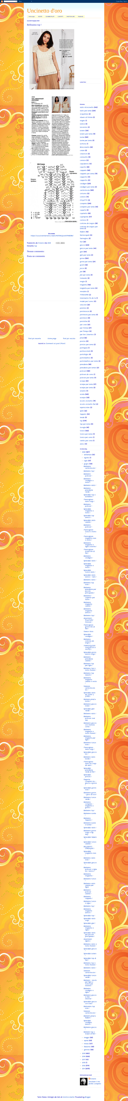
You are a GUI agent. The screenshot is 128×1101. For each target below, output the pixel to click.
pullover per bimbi (87, 378)
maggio (87, 1037)
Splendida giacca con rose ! (90, 1003)
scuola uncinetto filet (88, 404)
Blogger (88, 1097)
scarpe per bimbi (86, 384)
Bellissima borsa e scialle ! (90, 824)
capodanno (84, 164)
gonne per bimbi (86, 262)
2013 (84, 1063)
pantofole (83, 321)
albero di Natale (86, 117)
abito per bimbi (86, 111)
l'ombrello (83, 278)
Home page (32, 16)
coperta (83, 210)
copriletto (83, 213)
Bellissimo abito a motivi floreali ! (90, 945)
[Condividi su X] (60, 243)
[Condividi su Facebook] (62, 243)
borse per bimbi (86, 140)
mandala (83, 291)
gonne (82, 258)
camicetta (84, 157)
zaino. (82, 444)
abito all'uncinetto (86, 107)
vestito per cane (86, 441)
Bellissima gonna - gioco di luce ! (90, 794)
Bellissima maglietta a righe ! (89, 928)
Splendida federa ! (90, 838)
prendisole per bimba (88, 368)
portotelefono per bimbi (89, 361)
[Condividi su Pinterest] (64, 243)
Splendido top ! (89, 916)
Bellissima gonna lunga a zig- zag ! (90, 832)
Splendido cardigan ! (88, 635)
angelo (82, 121)
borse (82, 137)
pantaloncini (84, 311)
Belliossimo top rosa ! (89, 1007)
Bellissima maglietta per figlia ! (89, 738)
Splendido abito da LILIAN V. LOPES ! (89, 694)
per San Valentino (86, 334)
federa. (82, 232)
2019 (84, 1053)
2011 (83, 1069)
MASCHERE (84, 295)
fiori (81, 242)
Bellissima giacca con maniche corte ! (90, 725)
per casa (83, 325)
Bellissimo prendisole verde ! (88, 490)
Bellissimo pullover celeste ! (87, 892)
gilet (81, 252)
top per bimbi (85, 424)
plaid (82, 338)
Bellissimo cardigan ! (88, 557)
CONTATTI (60, 16)
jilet (81, 272)
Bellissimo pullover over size (89, 718)
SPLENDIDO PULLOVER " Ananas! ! (89, 620)
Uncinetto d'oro (44, 11)
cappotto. (83, 180)
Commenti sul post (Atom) (55, 343)
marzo (86, 1044)
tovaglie (83, 427)
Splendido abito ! (90, 561)
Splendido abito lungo (89, 919)
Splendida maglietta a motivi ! (89, 511)
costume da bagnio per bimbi (89, 228)
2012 (84, 1066)
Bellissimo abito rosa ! (89, 859)
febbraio (87, 1047)
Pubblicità (80, 16)
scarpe (82, 381)
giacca (82, 245)
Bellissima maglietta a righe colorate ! (90, 545)
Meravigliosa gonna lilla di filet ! (89, 627)
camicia (83, 160)
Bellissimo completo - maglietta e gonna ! (89, 805)
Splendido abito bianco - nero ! (90, 576)
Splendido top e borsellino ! (89, 496)
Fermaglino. (84, 238)
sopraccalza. (85, 407)
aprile (86, 1040)
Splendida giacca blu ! (90, 753)
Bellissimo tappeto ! (88, 819)
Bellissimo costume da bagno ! (89, 641)
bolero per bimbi (86, 134)
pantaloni (83, 318)
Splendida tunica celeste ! (90, 843)
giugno (86, 464)
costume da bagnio (87, 223)
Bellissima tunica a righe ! (90, 902)
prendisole (84, 364)
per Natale (84, 328)
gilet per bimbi (85, 255)
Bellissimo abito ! (90, 485)
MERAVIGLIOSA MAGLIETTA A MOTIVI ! (90, 647)
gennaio (87, 1050)
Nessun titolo (88, 631)
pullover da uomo (86, 374)
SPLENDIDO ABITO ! (88, 940)
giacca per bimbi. (86, 248)
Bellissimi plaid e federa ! (90, 1017)
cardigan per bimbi (87, 187)
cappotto (83, 177)
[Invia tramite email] (57, 243)
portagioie (84, 348)
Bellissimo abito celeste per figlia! (89, 885)
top (35, 246)
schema (83, 391)
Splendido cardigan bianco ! (88, 1022)
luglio (86, 461)
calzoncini (83, 154)
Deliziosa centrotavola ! (90, 972)
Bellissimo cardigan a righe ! (89, 990)
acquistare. (84, 114)
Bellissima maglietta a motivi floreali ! (90, 731)
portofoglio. (84, 354)
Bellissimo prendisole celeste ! (88, 659)
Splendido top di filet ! (90, 959)
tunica (82, 431)
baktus (82, 124)
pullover (83, 371)
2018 (84, 1056)
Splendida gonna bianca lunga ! (90, 653)
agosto (87, 458)
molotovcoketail (68, 1097)
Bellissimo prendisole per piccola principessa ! (90, 590)
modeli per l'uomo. (86, 301)
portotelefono (85, 358)
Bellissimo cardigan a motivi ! (89, 480)
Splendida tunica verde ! (90, 976)
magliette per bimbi (87, 288)
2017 (84, 1060)
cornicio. (83, 220)
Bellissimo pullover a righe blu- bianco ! (90, 869)
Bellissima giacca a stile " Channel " (90, 997)
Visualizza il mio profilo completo (95, 1083)
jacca (82, 268)
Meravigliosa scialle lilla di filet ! (89, 551)
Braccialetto (84, 147)
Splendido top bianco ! (89, 517)
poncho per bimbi (86, 344)
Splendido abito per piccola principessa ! (89, 934)
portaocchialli (85, 351)
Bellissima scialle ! (90, 814)
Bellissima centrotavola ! (90, 467)
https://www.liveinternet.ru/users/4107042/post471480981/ (52, 236)
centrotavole (85, 190)
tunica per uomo (86, 437)
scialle (82, 394)
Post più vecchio (69, 338)
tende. (82, 417)
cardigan (83, 184)
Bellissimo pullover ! (88, 475)
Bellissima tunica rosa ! (90, 744)
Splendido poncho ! (88, 776)
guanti (82, 265)
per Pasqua (84, 331)
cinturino (83, 193)
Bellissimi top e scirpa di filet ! (90, 1033)
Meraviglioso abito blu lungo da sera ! (90, 763)
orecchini (83, 305)
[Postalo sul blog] (58, 243)
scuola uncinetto (86, 401)
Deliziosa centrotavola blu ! (89, 688)
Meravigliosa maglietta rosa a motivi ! (90, 538)
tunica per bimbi (86, 434)
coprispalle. (84, 217)
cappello (83, 170)
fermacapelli (84, 235)
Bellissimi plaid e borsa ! (90, 700)
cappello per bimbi (87, 174)
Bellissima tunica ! (90, 880)
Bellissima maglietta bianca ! (88, 611)
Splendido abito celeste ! (89, 521)
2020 (84, 452)
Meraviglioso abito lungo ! (89, 500)
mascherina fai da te (88, 298)
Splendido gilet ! (89, 923)
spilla (82, 411)
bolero (82, 131)
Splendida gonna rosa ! (90, 789)
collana (83, 197)
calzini (82, 150)
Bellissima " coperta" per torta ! (89, 597)
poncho (83, 341)
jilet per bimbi (85, 275)
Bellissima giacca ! (90, 1028)
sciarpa (83, 398)
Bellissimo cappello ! (88, 897)
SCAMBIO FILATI (50, 16)
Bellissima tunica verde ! (90, 798)
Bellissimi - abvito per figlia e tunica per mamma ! (90, 983)
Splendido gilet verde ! (89, 710)
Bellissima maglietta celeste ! (88, 604)
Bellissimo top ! (89, 471)
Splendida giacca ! (90, 864)
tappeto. (83, 414)
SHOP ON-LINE (71, 16)
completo (83, 203)
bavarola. (83, 127)
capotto (83, 167)
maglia (82, 281)
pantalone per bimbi (87, 315)
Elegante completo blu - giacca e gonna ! (90, 782)
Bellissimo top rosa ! (89, 584)
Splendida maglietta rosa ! (90, 853)
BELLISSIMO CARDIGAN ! (89, 848)
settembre (88, 455)
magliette (83, 285)
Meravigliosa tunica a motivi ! (90, 532)
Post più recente (34, 338)
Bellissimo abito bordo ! (89, 758)
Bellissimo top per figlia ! (89, 665)
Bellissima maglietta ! (88, 875)
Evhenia (93, 1079)
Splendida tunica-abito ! (89, 571)
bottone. (83, 144)
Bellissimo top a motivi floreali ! (90, 669)
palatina (83, 308)
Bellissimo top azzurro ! (89, 674)
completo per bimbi (87, 207)
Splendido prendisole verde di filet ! (89, 770)
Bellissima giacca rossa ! (90, 705)
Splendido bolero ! (90, 954)
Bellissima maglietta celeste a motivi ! (90, 680)
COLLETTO (84, 200)
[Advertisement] (52, 318)
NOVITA (40, 16)
